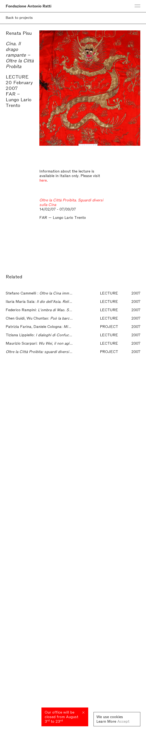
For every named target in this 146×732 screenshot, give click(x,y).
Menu (137, 6)
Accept (123, 721)
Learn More (106, 721)
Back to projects (19, 17)
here (43, 180)
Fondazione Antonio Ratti (28, 5)
